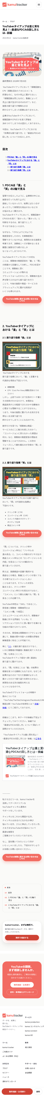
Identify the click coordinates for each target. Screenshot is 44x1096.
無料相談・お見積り (22, 985)
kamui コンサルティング (34, 1026)
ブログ (12, 21)
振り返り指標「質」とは (20, 170)
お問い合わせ (30, 1068)
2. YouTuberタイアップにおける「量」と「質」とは (23, 906)
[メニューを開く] (39, 4)
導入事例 (28, 1047)
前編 (36, 703)
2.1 (9, 646)
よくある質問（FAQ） (10, 1056)
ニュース (5, 1077)
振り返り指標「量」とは (20, 166)
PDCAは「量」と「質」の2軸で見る (22, 157)
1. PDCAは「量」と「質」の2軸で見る (22, 898)
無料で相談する (22, 937)
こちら (38, 738)
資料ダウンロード (9, 1081)
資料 (38, 1091)
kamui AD (29, 1035)
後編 (4, 707)
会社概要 (28, 1072)
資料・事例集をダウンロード (22, 992)
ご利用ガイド (7, 1051)
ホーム (4, 21)
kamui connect (31, 1031)
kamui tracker (8, 1047)
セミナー (5, 1072)
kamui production (32, 1022)
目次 (10, 892)
